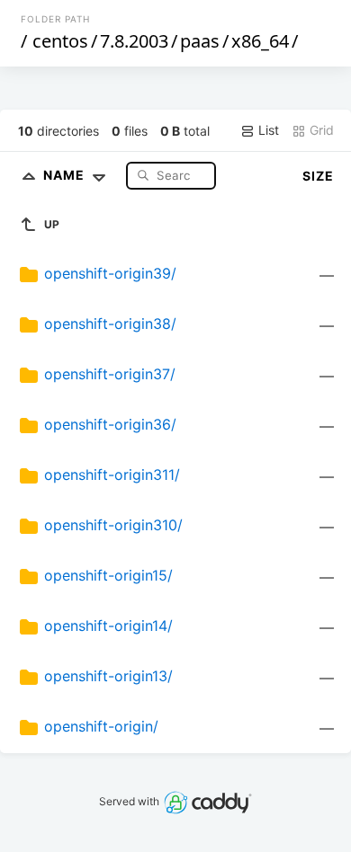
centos (60, 41)
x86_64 (260, 41)
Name (65, 174)
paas (200, 41)
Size (318, 175)
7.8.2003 (134, 41)
